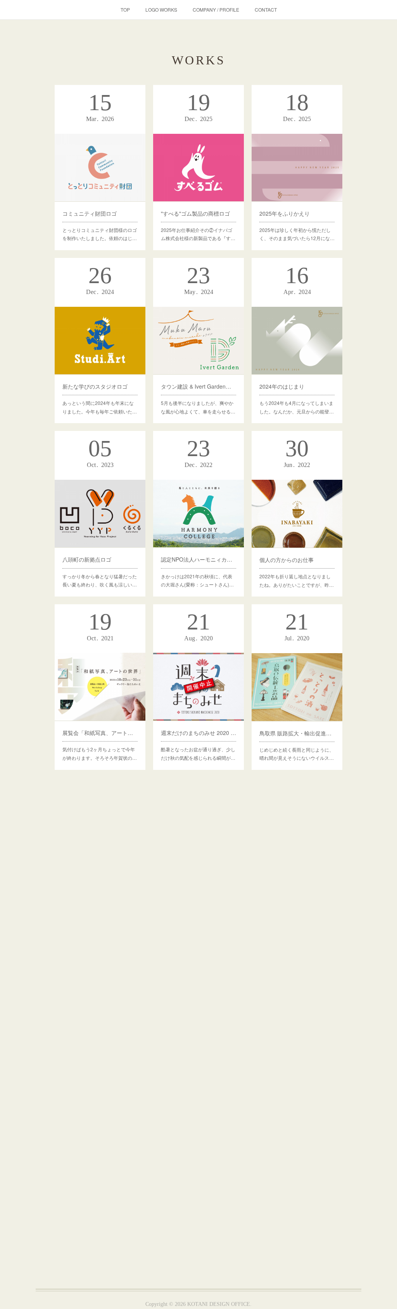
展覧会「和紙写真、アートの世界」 (100, 733)
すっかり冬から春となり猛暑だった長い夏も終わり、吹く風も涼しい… (99, 580)
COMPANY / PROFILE (216, 9)
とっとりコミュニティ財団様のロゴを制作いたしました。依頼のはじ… (99, 234)
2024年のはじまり (281, 386)
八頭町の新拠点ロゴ (86, 559)
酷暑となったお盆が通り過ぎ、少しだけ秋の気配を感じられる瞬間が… (198, 753)
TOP (125, 9)
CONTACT (266, 9)
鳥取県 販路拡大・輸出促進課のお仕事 (297, 733)
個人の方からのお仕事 (286, 560)
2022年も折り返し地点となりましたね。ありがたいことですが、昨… (296, 580)
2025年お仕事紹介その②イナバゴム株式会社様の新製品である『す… (198, 234)
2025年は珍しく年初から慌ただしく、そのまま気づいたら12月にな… (297, 234)
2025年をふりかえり (284, 213)
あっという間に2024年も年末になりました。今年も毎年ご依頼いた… (99, 407)
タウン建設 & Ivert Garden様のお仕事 (198, 386)
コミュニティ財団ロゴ (89, 213)
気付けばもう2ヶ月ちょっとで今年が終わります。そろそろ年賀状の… (99, 753)
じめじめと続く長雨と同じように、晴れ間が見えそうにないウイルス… (296, 753)
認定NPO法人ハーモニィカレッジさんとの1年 (198, 559)
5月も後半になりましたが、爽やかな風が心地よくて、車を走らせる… (198, 407)
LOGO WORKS (161, 9)
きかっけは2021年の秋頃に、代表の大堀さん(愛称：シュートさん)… (197, 580)
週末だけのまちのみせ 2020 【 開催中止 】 (198, 733)
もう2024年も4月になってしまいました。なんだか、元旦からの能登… (296, 407)
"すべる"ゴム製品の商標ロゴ (195, 213)
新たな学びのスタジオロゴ (95, 386)
